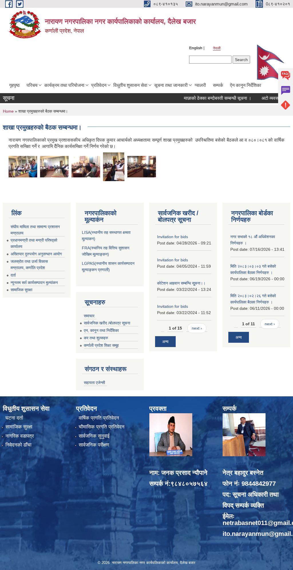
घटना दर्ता (14, 418)
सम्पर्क (218, 85)
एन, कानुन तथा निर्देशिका (101, 330)
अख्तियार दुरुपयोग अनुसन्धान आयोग (36, 254)
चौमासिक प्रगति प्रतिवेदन (101, 427)
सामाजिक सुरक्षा (21, 289)
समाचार (89, 316)
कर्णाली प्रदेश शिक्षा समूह (101, 345)
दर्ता (13, 275)
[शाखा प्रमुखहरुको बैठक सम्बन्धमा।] (23, 166)
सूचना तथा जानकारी (171, 85)
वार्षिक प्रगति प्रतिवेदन (99, 418)
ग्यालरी (200, 85)
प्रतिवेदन (98, 85)
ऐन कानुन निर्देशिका (245, 85)
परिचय (32, 85)
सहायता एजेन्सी (94, 382)
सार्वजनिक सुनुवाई (94, 436)
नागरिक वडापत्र (19, 436)
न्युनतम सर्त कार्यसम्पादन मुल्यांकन (34, 282)
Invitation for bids (172, 236)
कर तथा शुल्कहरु (96, 338)
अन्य (165, 341)
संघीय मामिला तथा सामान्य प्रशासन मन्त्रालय (35, 229)
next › (197, 328)
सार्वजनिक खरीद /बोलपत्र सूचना (107, 323)
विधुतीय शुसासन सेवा (130, 85)
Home (8, 111)
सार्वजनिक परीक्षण (94, 445)
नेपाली (217, 48)
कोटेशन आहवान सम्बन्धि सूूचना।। (181, 283)
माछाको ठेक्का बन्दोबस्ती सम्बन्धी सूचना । (207, 98)
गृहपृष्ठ (14, 85)
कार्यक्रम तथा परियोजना (64, 85)
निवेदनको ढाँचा (18, 445)
